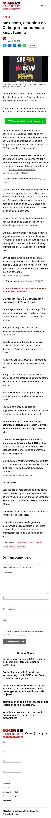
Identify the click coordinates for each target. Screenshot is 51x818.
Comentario (7, 573)
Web (4, 620)
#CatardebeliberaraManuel (22, 169)
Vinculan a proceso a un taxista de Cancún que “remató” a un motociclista (23, 715)
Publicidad (7, 800)
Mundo (6, 17)
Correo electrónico (9, 609)
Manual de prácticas (10, 796)
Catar (31, 542)
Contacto (6, 788)
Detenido (39, 542)
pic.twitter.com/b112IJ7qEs (16, 173)
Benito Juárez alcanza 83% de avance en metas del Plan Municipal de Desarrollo (25, 662)
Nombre (5, 598)
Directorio (6, 784)
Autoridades (22, 542)
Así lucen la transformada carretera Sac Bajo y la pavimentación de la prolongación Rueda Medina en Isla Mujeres (23, 690)
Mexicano (21, 547)
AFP (12, 38)
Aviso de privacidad (10, 792)
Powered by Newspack (11, 814)
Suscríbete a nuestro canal (31, 121)
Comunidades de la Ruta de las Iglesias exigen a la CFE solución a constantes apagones (23, 675)
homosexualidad (9, 547)
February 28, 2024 (34, 281)
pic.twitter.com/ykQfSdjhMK (16, 275)
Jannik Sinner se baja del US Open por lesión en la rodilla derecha (25, 703)
